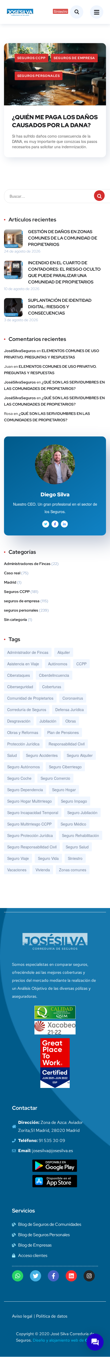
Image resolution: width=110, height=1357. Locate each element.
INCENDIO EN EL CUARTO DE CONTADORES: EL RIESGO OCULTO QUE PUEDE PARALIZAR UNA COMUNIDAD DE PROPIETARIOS (64, 272)
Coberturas (51, 686)
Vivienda (43, 869)
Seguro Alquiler (80, 755)
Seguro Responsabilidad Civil (32, 846)
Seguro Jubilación (82, 812)
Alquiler (63, 652)
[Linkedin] (71, 1275)
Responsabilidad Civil (67, 743)
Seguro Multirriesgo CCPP (29, 824)
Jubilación (48, 721)
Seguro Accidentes (42, 755)
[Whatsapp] (17, 1275)
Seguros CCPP (31, 58)
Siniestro (75, 858)
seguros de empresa (74, 58)
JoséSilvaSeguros (20, 350)
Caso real (12, 573)
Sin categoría (15, 619)
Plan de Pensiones (63, 732)
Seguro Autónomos (23, 766)
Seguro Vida (48, 858)
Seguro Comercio (55, 778)
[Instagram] (89, 1275)
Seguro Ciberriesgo (65, 766)
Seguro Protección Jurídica (30, 835)
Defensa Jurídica (69, 709)
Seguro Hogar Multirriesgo (29, 801)
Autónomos (57, 663)
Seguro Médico (73, 824)
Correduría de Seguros (26, 709)
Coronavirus (72, 698)
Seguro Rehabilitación (80, 835)
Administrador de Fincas (27, 652)
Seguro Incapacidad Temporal (32, 812)
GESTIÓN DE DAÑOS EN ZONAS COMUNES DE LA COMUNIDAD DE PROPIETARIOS (62, 238)
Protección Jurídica (23, 743)
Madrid (10, 582)
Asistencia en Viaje (23, 663)
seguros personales (38, 76)
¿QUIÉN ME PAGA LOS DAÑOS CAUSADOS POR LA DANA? (55, 121)
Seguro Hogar (64, 789)
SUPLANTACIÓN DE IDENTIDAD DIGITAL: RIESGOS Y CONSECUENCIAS (60, 307)
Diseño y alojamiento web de (63, 1340)
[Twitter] (35, 1275)
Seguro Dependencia (25, 789)
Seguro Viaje (18, 858)
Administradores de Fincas (27, 563)
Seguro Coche (19, 778)
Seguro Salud (77, 846)
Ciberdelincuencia (54, 675)
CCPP (81, 663)
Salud (12, 755)
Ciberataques (18, 675)
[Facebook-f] (53, 1275)
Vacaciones (16, 869)
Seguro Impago (74, 801)
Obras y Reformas (22, 732)
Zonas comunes (72, 869)
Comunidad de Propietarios (30, 698)
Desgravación (18, 721)
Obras (70, 721)
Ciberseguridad (20, 686)
